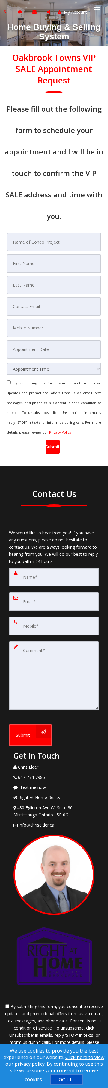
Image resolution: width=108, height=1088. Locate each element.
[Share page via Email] (49, 12)
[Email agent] (35, 12)
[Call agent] (6, 12)
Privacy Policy (60, 432)
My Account (75, 12)
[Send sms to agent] (21, 12)
